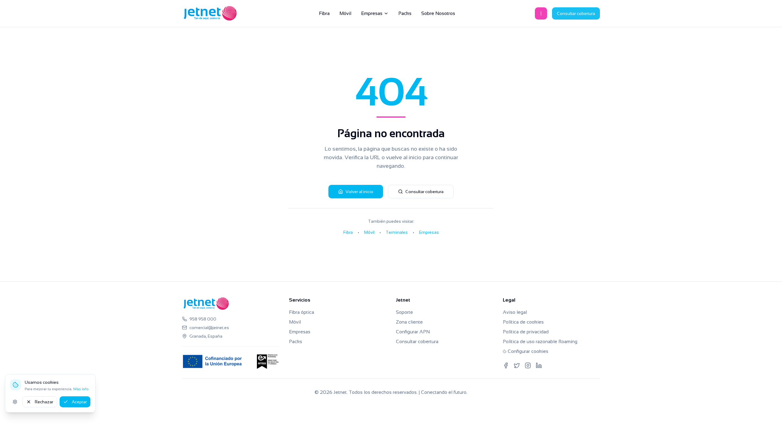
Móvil (345, 13)
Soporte (404, 312)
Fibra (324, 13)
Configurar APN (413, 331)
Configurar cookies (528, 351)
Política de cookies (523, 321)
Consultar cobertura (576, 13)
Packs (404, 13)
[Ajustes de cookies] (15, 401)
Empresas (371, 13)
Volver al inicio (359, 191)
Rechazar (44, 401)
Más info (81, 389)
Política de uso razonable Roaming (540, 341)
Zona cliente (409, 321)
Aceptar (79, 401)
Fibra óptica (301, 312)
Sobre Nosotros (438, 13)
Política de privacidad (526, 331)
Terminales (397, 232)
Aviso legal (515, 312)
